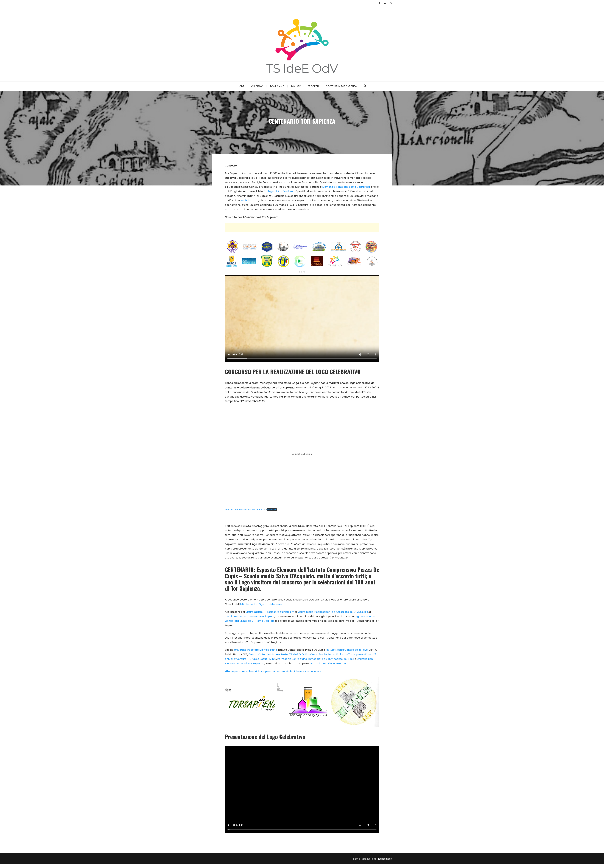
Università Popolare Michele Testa (255, 650)
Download (271, 509)
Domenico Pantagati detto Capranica (346, 187)
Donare (296, 86)
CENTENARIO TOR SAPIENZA (341, 86)
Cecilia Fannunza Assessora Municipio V (249, 616)
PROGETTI (313, 86)
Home (241, 86)
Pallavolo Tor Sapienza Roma (354, 654)
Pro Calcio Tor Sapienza (320, 654)
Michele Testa (249, 200)
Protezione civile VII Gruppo (328, 663)
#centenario (281, 671)
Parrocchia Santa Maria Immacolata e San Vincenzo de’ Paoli (315, 659)
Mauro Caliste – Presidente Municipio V (270, 612)
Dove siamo (277, 86)
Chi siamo (257, 86)
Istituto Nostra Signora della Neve (261, 604)
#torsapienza (233, 671)
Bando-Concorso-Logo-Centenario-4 (245, 509)
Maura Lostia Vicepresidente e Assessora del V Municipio (332, 612)
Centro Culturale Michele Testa (268, 654)
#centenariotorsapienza (257, 671)
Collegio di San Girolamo (279, 191)
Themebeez (384, 859)
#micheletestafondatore (305, 671)
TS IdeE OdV (296, 654)
